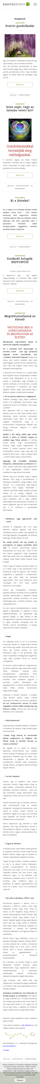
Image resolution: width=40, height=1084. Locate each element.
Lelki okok (20, 23)
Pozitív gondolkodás (20, 25)
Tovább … (6, 1050)
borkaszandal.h (9, 1046)
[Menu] (34, 4)
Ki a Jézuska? (20, 200)
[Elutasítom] (37, 1073)
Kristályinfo (25, 95)
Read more (20, 84)
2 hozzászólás (17, 1059)
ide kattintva (27, 1025)
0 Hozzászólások (22, 186)
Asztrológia (20, 256)
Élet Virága (20, 197)
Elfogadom (20, 1080)
